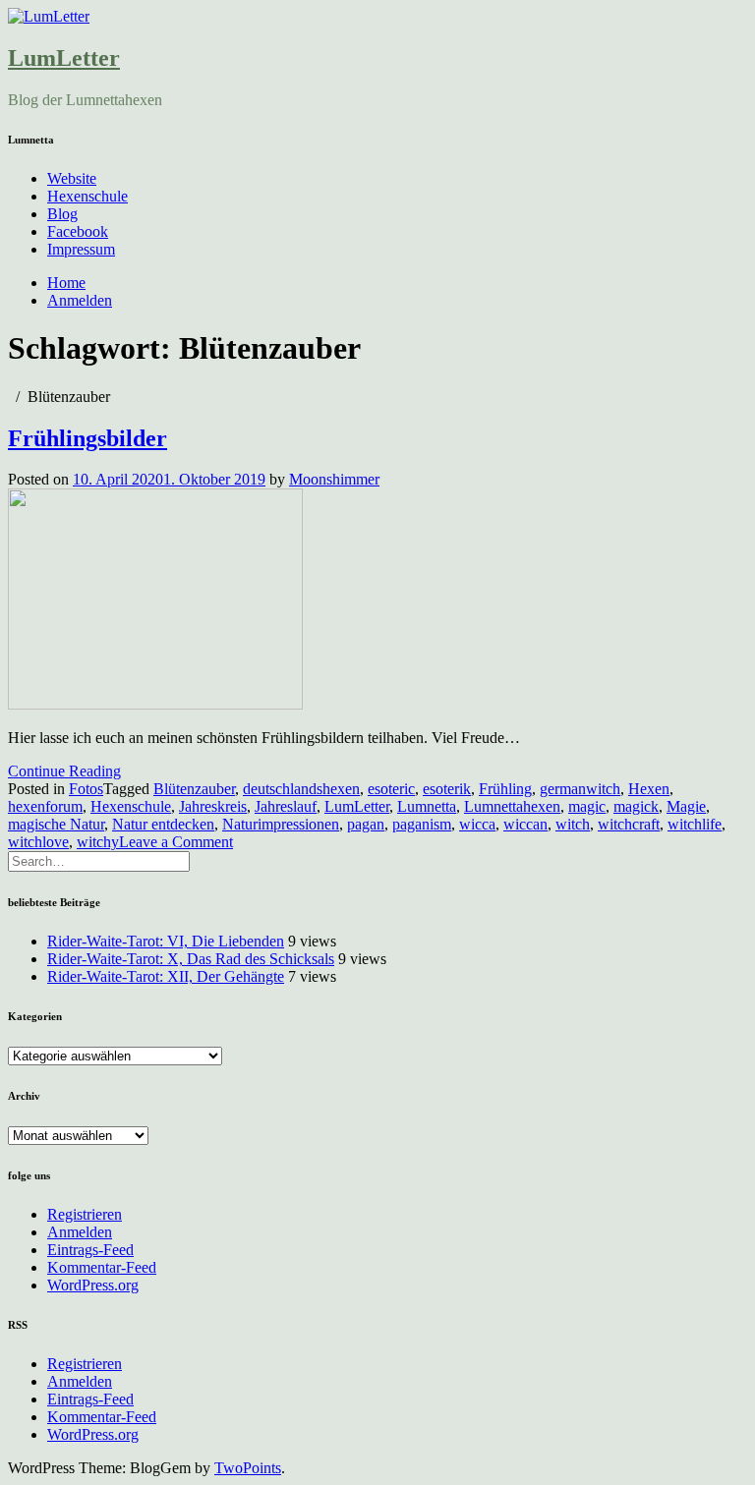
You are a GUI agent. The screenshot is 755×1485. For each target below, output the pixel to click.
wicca (477, 824)
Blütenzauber (194, 788)
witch (572, 824)
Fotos (86, 788)
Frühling (505, 788)
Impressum (81, 249)
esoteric (391, 788)
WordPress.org (93, 1285)
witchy (98, 841)
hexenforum (45, 806)
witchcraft (629, 824)
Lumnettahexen (512, 806)
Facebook (77, 231)
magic (587, 806)
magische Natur (56, 824)
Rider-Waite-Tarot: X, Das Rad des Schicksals (190, 958)
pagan (365, 824)
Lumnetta (426, 806)
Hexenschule (87, 196)
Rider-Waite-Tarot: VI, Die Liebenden (165, 941)
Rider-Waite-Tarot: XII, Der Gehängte (165, 976)
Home (66, 282)
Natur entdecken (163, 824)
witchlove (38, 841)
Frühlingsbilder (87, 438)
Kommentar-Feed (101, 1267)
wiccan (525, 824)
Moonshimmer (334, 479)
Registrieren (84, 1214)
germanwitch (580, 788)
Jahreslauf (286, 806)
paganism (421, 824)
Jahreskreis (213, 806)
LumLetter (64, 58)
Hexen (648, 788)
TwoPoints (247, 1467)
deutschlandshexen (301, 788)
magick (636, 806)
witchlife (695, 824)
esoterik (447, 788)
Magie (686, 806)
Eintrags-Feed (90, 1249)
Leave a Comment (176, 841)
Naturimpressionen (280, 824)
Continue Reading (64, 771)
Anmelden (79, 300)
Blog (62, 213)
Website (71, 178)
